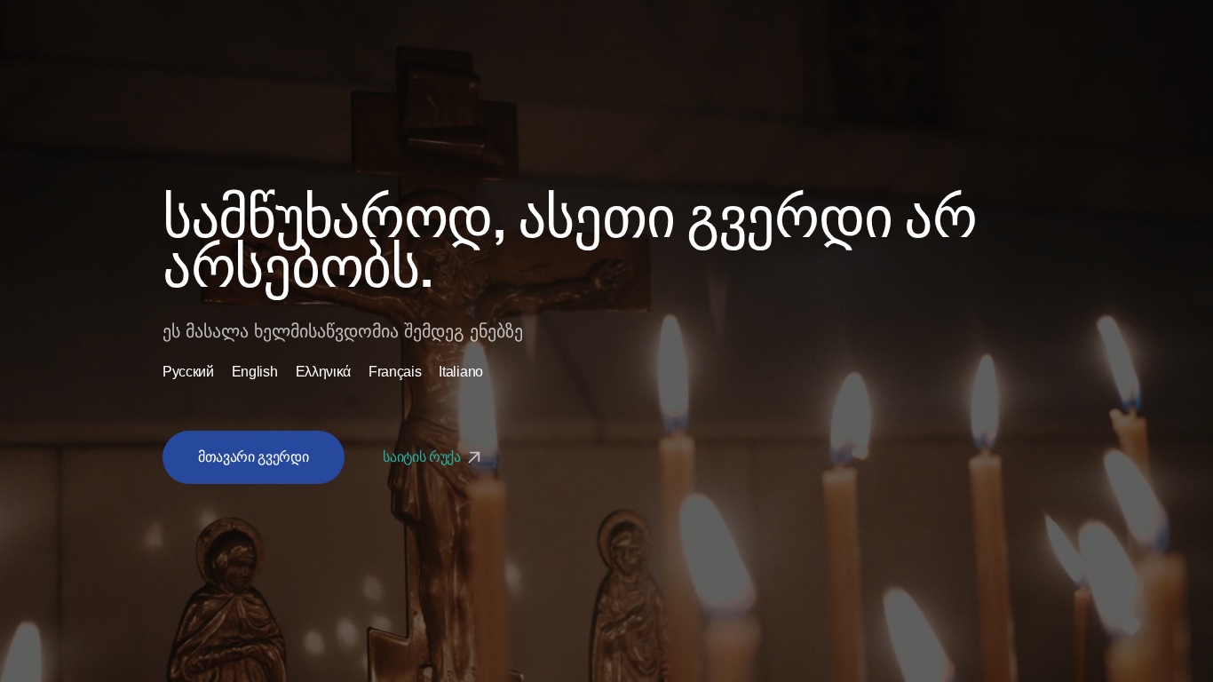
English (255, 372)
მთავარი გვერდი (253, 456)
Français (395, 372)
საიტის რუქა (423, 456)
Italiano (460, 372)
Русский (188, 372)
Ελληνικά (323, 372)
